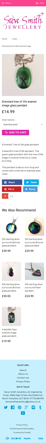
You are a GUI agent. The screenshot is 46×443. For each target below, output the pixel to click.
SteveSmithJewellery (25, 429)
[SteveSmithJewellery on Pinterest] (19, 408)
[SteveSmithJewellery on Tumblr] (40, 408)
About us (23, 374)
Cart (41, 3)
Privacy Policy (23, 381)
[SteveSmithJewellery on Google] (26, 408)
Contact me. (23, 378)
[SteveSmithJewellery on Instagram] (33, 408)
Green (14, 39)
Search (23, 370)
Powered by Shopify (22, 432)
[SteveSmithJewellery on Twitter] (6, 408)
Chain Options (8, 120)
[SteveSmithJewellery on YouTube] (23, 414)
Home (4, 39)
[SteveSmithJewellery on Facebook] (13, 408)
